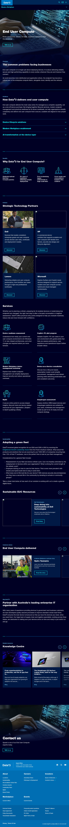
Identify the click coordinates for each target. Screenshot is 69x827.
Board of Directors (50, 778)
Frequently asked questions (31, 808)
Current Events (28, 800)
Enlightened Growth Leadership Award (16, 450)
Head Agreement (7, 811)
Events (27, 797)
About (5, 774)
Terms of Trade (49, 813)
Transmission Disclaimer (9, 815)
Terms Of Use (12, 823)
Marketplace (8, 797)
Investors (49, 774)
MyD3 (4, 790)
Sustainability (6, 780)
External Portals (7, 808)
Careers (27, 774)
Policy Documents (7, 813)
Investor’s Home (49, 780)
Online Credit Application (31, 811)
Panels (47, 811)
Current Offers (6, 800)
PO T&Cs (26, 813)
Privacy (5, 823)
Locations (5, 778)
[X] (61, 765)
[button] (9, 250)
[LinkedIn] (57, 765)
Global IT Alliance (50, 808)
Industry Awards (7, 785)
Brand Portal (6, 792)
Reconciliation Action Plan (10, 782)
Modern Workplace (7, 7)
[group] (31, 512)
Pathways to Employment (31, 780)
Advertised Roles (28, 778)
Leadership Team (7, 787)
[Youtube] (65, 765)
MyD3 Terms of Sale (29, 815)
